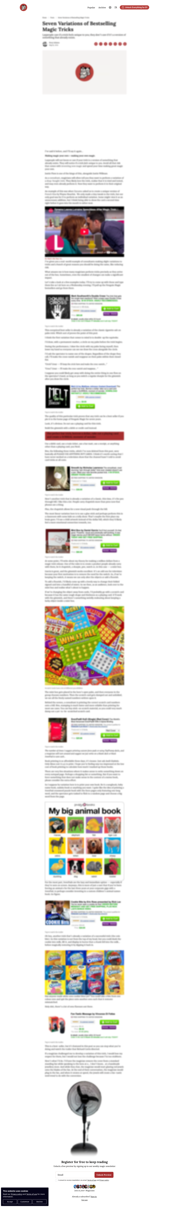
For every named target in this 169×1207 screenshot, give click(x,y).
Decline (39, 1201)
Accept (10, 1201)
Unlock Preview (104, 1175)
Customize (24, 1201)
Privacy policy (16, 1194)
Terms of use (31, 1194)
